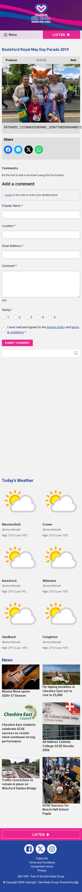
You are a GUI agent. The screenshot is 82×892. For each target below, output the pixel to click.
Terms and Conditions (42, 862)
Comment (9, 266)
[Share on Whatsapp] (39, 149)
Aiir (76, 882)
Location (8, 226)
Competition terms (42, 866)
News (7, 660)
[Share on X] (28, 149)
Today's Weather (17, 480)
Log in (8, 194)
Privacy (42, 870)
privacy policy (56, 327)
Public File (42, 858)
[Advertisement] (30, 416)
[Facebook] (29, 849)
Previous (9, 60)
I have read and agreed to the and (43, 329)
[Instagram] (52, 849)
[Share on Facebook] (8, 149)
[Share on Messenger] (18, 149)
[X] (40, 849)
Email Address (12, 246)
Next (71, 60)
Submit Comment (17, 342)
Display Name (12, 206)
